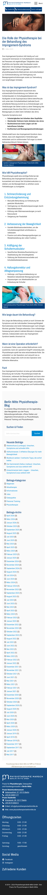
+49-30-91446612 (12, 803)
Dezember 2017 (13, 744)
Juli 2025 (10, 537)
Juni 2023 (10, 603)
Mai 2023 (10, 607)
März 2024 (11, 582)
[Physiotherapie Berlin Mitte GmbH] (17, 3)
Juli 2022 (10, 642)
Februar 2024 (12, 586)
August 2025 (11, 533)
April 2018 (10, 737)
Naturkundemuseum (23, 9)
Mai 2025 (10, 544)
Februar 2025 (12, 554)
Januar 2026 (11, 523)
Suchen (37, 433)
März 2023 (11, 614)
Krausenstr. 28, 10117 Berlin (16, 800)
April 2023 (10, 611)
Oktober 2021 (12, 674)
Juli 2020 (10, 712)
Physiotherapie (12, 505)
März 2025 (11, 551)
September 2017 (13, 748)
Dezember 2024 (13, 561)
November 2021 (13, 670)
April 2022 (10, 653)
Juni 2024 (10, 579)
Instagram (9, 863)
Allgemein (10, 484)
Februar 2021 (12, 688)
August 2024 (11, 572)
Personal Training (13, 501)
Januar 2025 (11, 558)
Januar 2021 (11, 691)
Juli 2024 (10, 575)
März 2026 (11, 519)
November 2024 (13, 565)
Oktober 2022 (12, 632)
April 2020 (10, 723)
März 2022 (11, 656)
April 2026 (10, 516)
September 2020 (13, 705)
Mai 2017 (10, 755)
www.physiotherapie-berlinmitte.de (22, 810)
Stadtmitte (10, 9)
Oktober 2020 (12, 702)
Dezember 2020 (13, 695)
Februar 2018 (12, 741)
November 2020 (13, 698)
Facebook (9, 859)
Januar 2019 (11, 733)
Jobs (8, 494)
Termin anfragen (36, 9)
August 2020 (11, 709)
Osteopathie (11, 498)
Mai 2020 (10, 719)
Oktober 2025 (12, 526)
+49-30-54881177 (12, 795)
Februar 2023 (12, 618)
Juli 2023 (10, 600)
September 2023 (13, 593)
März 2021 (11, 684)
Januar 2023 (11, 621)
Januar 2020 (11, 730)
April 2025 (10, 547)
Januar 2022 (11, 663)
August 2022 (11, 639)
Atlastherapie (12, 487)
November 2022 (13, 628)
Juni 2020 (10, 716)
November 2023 (13, 589)
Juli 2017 (10, 751)
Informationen (12, 491)
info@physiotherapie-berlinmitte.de (24, 806)
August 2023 (11, 596)
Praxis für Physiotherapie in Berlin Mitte (23, 887)
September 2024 (13, 568)
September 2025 (13, 530)
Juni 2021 (10, 677)
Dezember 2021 (13, 667)
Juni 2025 (10, 540)
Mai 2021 (10, 681)
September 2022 (13, 635)
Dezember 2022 (13, 625)
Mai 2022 (10, 649)
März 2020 (11, 726)
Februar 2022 (12, 660)
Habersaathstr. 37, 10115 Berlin (17, 792)
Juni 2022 (10, 646)
